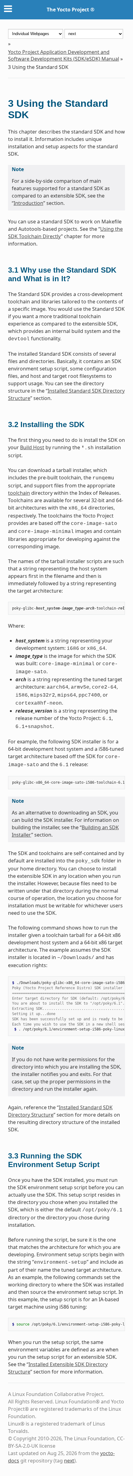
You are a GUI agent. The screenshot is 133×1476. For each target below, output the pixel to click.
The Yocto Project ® (70, 9)
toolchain (19, 493)
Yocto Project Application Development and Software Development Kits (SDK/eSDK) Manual (63, 55)
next (69, 1460)
